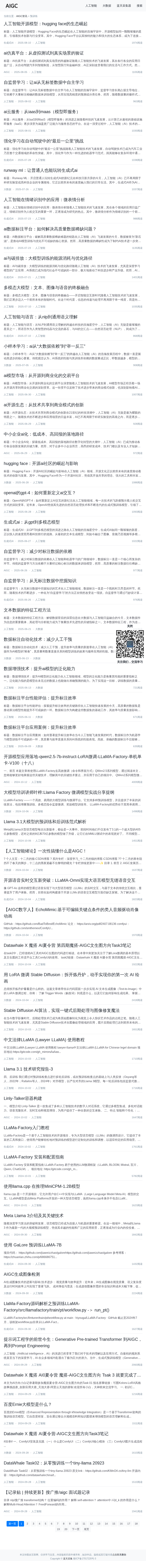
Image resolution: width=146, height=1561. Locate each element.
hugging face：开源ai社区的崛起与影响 (41, 463)
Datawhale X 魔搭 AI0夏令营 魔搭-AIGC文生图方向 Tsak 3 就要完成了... (72, 1375)
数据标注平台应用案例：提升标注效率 (40, 727)
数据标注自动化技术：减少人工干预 (38, 639)
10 (76, 1523)
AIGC (7, 72)
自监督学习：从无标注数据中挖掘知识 (40, 580)
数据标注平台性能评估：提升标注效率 (40, 698)
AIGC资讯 (21, 16)
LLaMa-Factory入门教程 (26, 1127)
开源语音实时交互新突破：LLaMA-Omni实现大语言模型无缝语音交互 (69, 880)
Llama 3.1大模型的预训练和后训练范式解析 (45, 821)
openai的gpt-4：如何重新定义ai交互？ (40, 492)
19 (58, 1529)
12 (91, 1523)
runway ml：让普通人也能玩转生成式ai (40, 170)
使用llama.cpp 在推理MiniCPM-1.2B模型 (42, 1186)
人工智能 (91, 5)
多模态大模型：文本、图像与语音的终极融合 (46, 287)
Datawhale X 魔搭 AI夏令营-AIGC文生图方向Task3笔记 (56, 1433)
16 (121, 1523)
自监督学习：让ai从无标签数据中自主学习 (44, 82)
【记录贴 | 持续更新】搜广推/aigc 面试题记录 (47, 1492)
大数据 (107, 5)
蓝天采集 (67, 1558)
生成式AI (9, 42)
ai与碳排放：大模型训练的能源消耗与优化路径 (48, 258)
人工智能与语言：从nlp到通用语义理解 (41, 316)
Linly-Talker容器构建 (23, 1098)
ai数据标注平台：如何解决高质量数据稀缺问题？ (50, 228)
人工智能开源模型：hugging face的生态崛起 (46, 23)
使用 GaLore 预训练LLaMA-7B (33, 1244)
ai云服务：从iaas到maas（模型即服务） (42, 111)
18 (136, 1523)
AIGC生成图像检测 (22, 1274)
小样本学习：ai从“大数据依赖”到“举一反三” (44, 346)
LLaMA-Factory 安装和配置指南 (34, 1157)
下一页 (75, 1529)
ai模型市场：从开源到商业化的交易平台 (42, 375)
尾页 (86, 1529)
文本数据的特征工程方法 (27, 610)
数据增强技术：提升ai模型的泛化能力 (39, 668)
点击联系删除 (119, 1554)
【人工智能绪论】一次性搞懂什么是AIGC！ (45, 851)
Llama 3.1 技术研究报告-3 (28, 1069)
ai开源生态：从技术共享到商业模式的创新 (44, 404)
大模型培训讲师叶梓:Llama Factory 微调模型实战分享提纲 (59, 792)
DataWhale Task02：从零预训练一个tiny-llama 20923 (54, 1463)
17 (128, 1523)
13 (98, 1523)
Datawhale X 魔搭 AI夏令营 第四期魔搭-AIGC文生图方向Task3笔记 (67, 945)
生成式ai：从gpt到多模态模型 (32, 522)
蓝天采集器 (124, 5)
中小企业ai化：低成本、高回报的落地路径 (44, 434)
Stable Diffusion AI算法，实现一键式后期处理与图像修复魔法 (62, 1010)
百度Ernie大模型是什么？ (28, 1404)
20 (65, 1529)
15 (113, 1523)
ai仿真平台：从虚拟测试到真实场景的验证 (44, 53)
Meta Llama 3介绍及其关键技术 (34, 1215)
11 (84, 1523)
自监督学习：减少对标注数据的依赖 (38, 551)
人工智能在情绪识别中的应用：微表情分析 (44, 199)
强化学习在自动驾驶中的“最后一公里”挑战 (44, 141)
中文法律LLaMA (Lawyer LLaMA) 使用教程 (44, 1039)
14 (106, 1523)
